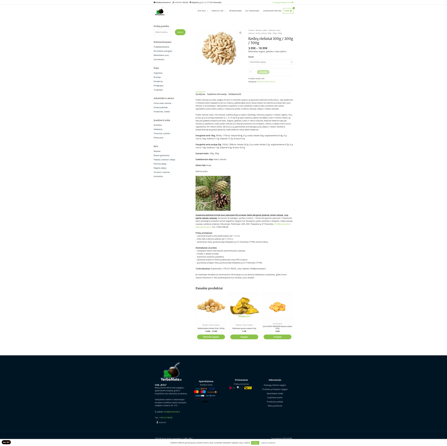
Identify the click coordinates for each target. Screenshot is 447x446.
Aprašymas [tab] (200, 94)
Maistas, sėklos (261, 30)
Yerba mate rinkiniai (162, 103)
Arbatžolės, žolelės (162, 111)
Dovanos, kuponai (162, 172)
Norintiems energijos (163, 51)
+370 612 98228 (181, 2)
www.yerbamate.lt (203, 227)
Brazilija (157, 77)
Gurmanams (159, 59)
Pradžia (251, 30)
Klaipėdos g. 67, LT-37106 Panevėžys (206, 2)
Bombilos (158, 125)
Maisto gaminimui (161, 155)
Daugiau (244, 337)
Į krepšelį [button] (277, 337)
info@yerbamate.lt (163, 2)
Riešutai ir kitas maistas (266, 81)
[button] (240, 33)
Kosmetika (158, 176)
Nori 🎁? (6, 442)
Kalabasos (158, 129)
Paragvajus (158, 85)
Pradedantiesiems (161, 47)
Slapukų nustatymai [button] (268, 443)
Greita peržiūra (211, 319)
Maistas (157, 151)
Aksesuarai (158, 137)
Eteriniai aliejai (160, 163)
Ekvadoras (158, 81)
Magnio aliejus (160, 168)
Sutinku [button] (255, 443)
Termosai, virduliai (162, 133)
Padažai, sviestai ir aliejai (164, 159)
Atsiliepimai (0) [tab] (234, 94)
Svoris (251, 57)
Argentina (158, 73)
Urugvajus (158, 89)
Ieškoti (180, 32)
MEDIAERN (287, 438)
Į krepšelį (263, 72)
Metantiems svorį (161, 55)
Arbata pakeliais (161, 107)
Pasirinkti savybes (211, 337)
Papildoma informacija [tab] (217, 94)
